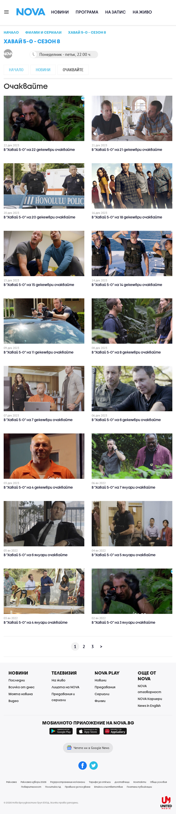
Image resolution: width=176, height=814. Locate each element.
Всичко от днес (21, 687)
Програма (87, 12)
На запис (115, 12)
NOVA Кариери (150, 699)
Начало (16, 69)
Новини (60, 12)
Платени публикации (139, 786)
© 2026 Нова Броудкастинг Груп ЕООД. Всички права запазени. (41, 802)
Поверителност (31, 786)
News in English (149, 706)
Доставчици (122, 782)
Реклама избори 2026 (33, 782)
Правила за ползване (77, 786)
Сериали (102, 694)
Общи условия (158, 782)
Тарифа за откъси (100, 782)
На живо (142, 12)
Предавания (105, 687)
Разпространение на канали (67, 782)
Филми (100, 701)
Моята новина (20, 694)
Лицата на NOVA (65, 687)
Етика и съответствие (108, 786)
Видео (13, 701)
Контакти (139, 782)
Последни (16, 680)
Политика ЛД (53, 786)
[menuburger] (7, 11)
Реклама (11, 782)
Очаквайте (73, 69)
